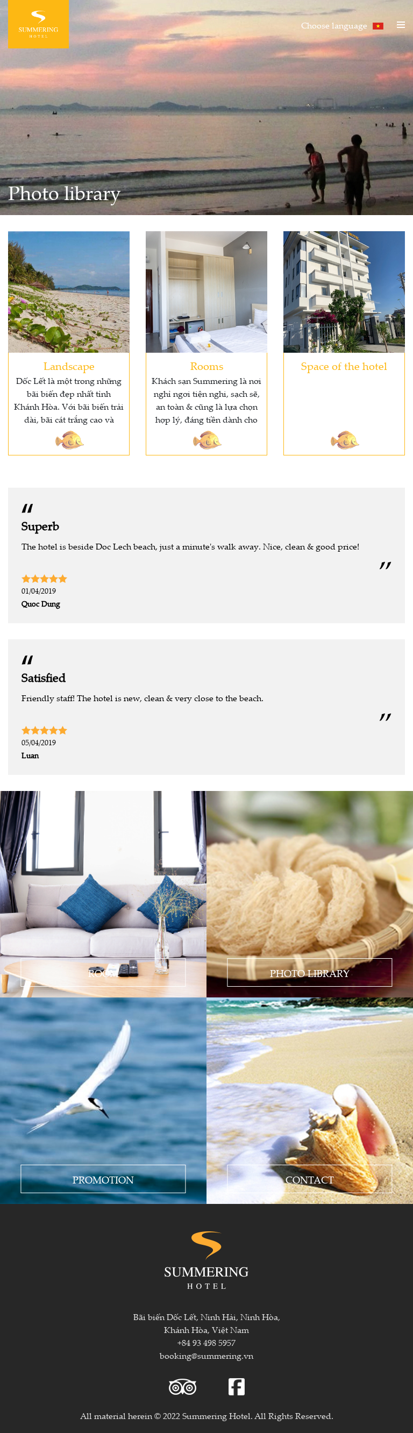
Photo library (310, 973)
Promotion (103, 1179)
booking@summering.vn (206, 1355)
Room (103, 973)
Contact (310, 1179)
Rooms (206, 366)
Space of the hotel (344, 366)
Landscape (69, 366)
